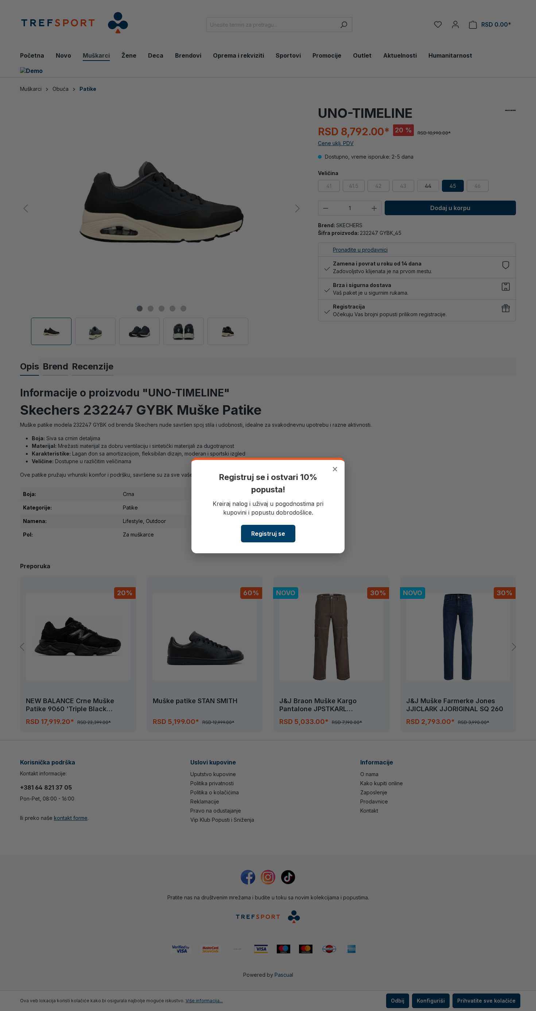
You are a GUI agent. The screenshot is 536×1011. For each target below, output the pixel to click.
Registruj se (268, 533)
